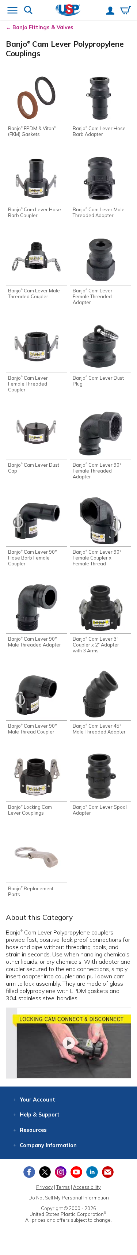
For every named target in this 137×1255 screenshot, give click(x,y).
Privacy (44, 1187)
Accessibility (87, 1187)
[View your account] (110, 11)
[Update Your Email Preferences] (107, 1172)
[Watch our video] (68, 1043)
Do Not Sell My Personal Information (68, 1198)
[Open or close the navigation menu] (12, 11)
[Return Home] (68, 10)
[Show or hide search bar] (28, 11)
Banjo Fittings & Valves (42, 27)
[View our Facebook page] (29, 1172)
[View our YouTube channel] (76, 1172)
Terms (63, 1187)
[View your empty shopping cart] (125, 11)
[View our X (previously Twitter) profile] (45, 1172)
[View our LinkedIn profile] (92, 1172)
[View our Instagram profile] (60, 1172)
